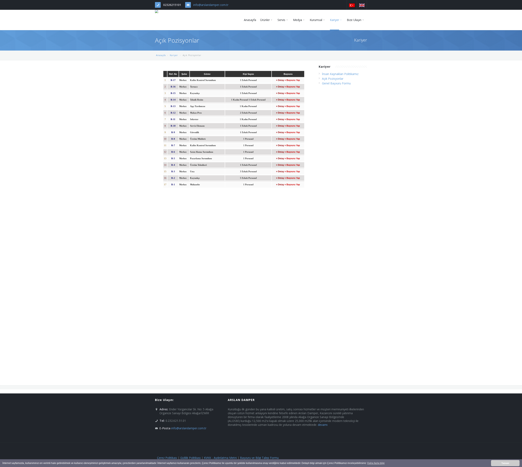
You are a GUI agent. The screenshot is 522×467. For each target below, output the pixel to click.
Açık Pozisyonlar (332, 79)
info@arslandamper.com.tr (210, 5)
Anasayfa (161, 55)
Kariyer (174, 55)
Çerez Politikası (167, 458)
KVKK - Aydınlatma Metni (220, 458)
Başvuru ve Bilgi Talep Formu (259, 458)
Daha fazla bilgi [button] (376, 463)
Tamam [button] (505, 463)
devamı (322, 425)
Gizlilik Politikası (190, 458)
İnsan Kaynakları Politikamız (340, 74)
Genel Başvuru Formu (336, 83)
